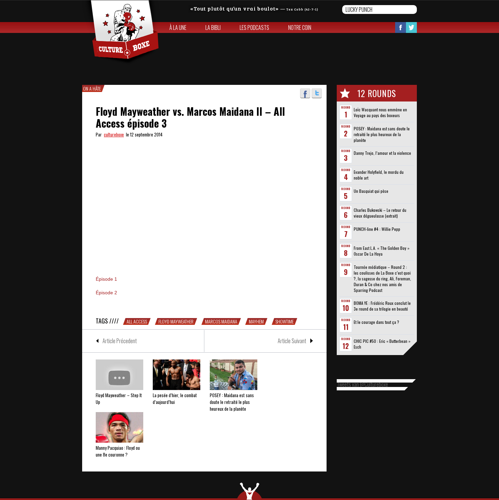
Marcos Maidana (221, 321)
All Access (137, 321)
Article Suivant (292, 341)
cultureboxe (114, 134)
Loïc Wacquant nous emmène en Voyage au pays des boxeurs (380, 112)
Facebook (400, 27)
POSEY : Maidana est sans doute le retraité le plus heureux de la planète (382, 134)
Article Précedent (120, 341)
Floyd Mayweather (176, 321)
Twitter (411, 27)
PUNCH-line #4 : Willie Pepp (377, 229)
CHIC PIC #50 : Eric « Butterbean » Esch (382, 344)
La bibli (213, 27)
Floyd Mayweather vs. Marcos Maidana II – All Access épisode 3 (190, 117)
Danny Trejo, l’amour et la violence (382, 153)
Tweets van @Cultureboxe (362, 384)
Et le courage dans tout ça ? (376, 322)
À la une (177, 27)
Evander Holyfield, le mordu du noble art (379, 175)
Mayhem (256, 321)
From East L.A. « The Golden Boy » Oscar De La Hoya (381, 251)
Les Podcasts (254, 27)
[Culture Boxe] (121, 32)
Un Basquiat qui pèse (371, 191)
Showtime (284, 321)
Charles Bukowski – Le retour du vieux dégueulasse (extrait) (380, 213)
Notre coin (299, 27)
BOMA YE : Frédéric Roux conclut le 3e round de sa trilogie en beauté (382, 306)
